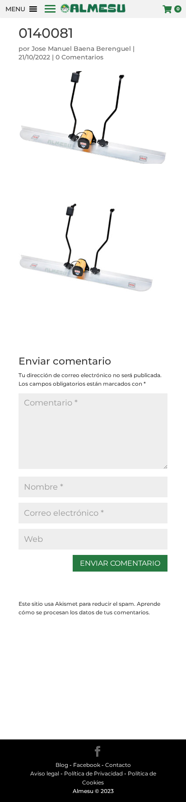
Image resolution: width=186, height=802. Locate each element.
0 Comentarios (79, 57)
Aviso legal (44, 773)
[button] (15, 9)
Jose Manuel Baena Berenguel (81, 49)
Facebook (86, 764)
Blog (62, 764)
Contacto (118, 764)
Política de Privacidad (93, 773)
